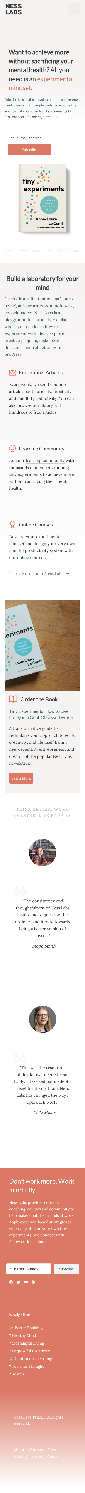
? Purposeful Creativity (29, 1350)
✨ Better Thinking (26, 1327)
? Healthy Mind (22, 1335)
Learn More (21, 778)
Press (53, 1449)
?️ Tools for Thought (26, 1366)
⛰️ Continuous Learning (30, 1358)
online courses (31, 557)
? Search (16, 1374)
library (47, 405)
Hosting (21, 1456)
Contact (36, 1449)
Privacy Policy (44, 1456)
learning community (45, 460)
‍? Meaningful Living (26, 1343)
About (19, 1449)
